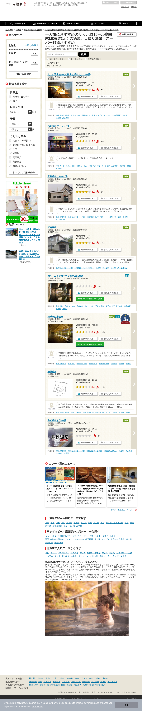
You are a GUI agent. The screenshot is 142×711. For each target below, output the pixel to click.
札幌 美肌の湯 (61, 451)
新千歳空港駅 (61, 219)
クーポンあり (76, 59)
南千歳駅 (118, 217)
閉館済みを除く (94, 59)
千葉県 (48, 678)
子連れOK (58, 543)
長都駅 (58, 118)
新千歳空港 (57, 526)
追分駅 (114, 412)
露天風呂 (89, 539)
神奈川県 (33, 678)
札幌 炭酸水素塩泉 (62, 115)
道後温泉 (86, 682)
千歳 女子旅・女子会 (103, 306)
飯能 (63, 685)
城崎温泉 (56, 682)
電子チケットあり (57, 59)
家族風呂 (17, 161)
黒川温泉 (95, 682)
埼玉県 (41, 678)
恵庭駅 (124, 115)
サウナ (48, 536)
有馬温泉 (47, 682)
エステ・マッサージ (75, 539)
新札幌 (69, 523)
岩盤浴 (16, 153)
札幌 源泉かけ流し (110, 451)
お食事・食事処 (101, 536)
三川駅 (108, 412)
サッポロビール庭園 (114, 523)
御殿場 (69, 685)
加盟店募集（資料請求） (68, 692)
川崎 (36, 685)
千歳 (132, 523)
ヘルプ (120, 692)
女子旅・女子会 (117, 539)
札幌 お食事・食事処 (94, 451)
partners (56, 703)
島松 (90, 523)
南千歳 (48, 526)
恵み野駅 (65, 118)
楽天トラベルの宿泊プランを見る (90, 299)
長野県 (92, 678)
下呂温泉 (66, 682)
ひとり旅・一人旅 (85, 536)
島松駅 (121, 451)
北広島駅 (59, 453)
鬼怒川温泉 (112, 682)
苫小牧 (79, 526)
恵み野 (96, 523)
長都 (127, 523)
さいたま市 (55, 685)
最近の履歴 (129, 3)
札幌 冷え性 (86, 115)
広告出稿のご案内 (88, 692)
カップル (105, 539)
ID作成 (134, 7)
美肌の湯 (49, 543)
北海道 (84, 678)
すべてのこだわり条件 (23, 172)
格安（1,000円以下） (62, 536)
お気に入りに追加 (111, 96)
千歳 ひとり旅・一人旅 (76, 217)
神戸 (103, 685)
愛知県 (99, 678)
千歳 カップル (69, 306)
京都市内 (87, 685)
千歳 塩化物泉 (61, 364)
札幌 (47, 523)
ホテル (113, 536)
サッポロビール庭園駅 (112, 115)
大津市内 (96, 685)
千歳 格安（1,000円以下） (96, 217)
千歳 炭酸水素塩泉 (62, 412)
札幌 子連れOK (94, 166)
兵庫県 (56, 678)
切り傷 (129, 539)
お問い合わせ (131, 692)
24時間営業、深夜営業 (24, 145)
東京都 (70, 678)
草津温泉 (33, 682)
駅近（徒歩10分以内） (55, 539)
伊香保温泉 (76, 682)
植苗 (66, 526)
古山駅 (121, 412)
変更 (34, 53)
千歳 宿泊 (59, 306)
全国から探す (31, 45)
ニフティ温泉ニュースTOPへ (122, 510)
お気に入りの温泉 (110, 3)
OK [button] (126, 705)
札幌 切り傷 (75, 115)
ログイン (125, 7)
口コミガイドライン (106, 692)
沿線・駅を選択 (23, 73)
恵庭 (102, 523)
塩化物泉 (65, 556)
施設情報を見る (87, 96)
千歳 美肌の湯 (61, 217)
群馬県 (63, 678)
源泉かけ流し (105, 556)
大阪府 (77, 678)
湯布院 (103, 682)
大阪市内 (78, 685)
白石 (58, 523)
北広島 (84, 523)
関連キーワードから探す (17, 688)
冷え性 (97, 539)
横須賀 (42, 685)
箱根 (40, 682)
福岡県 (106, 678)
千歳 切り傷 (93, 364)
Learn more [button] (37, 706)
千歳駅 (110, 217)
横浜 (31, 685)
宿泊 (74, 536)
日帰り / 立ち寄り (21, 96)
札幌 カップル (97, 115)
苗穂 (52, 523)
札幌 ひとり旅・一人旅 (76, 451)
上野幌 (76, 523)
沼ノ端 (72, 526)
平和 (63, 523)
